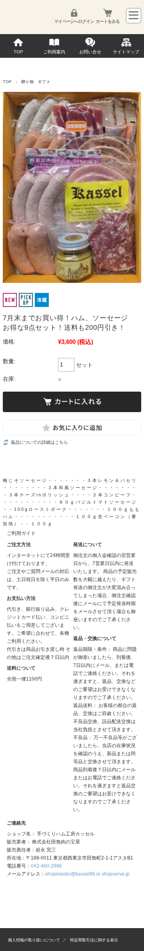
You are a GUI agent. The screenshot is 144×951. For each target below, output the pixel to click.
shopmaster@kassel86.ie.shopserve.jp (87, 874)
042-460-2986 (46, 866)
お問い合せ (90, 51)
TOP (18, 51)
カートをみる (108, 21)
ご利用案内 (54, 51)
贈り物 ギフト (35, 81)
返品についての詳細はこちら (39, 442)
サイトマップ (126, 51)
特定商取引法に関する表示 (94, 940)
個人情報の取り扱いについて (34, 940)
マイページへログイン (74, 21)
